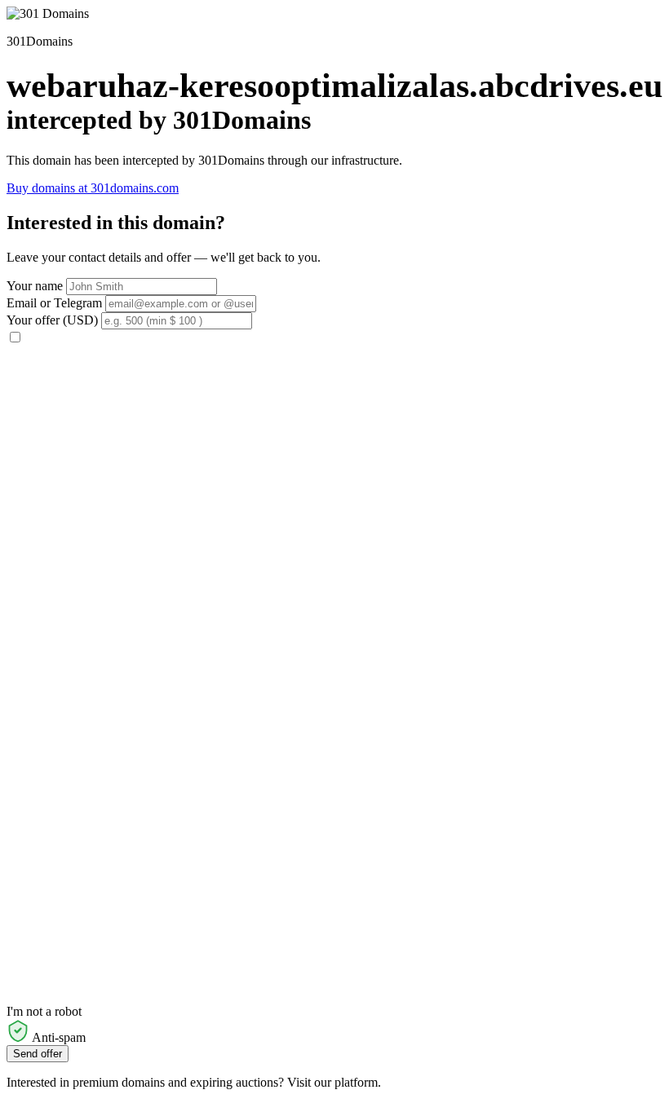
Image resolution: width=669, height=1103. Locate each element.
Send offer (37, 1054)
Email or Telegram (54, 303)
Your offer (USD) (52, 320)
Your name (35, 286)
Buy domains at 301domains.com (93, 188)
